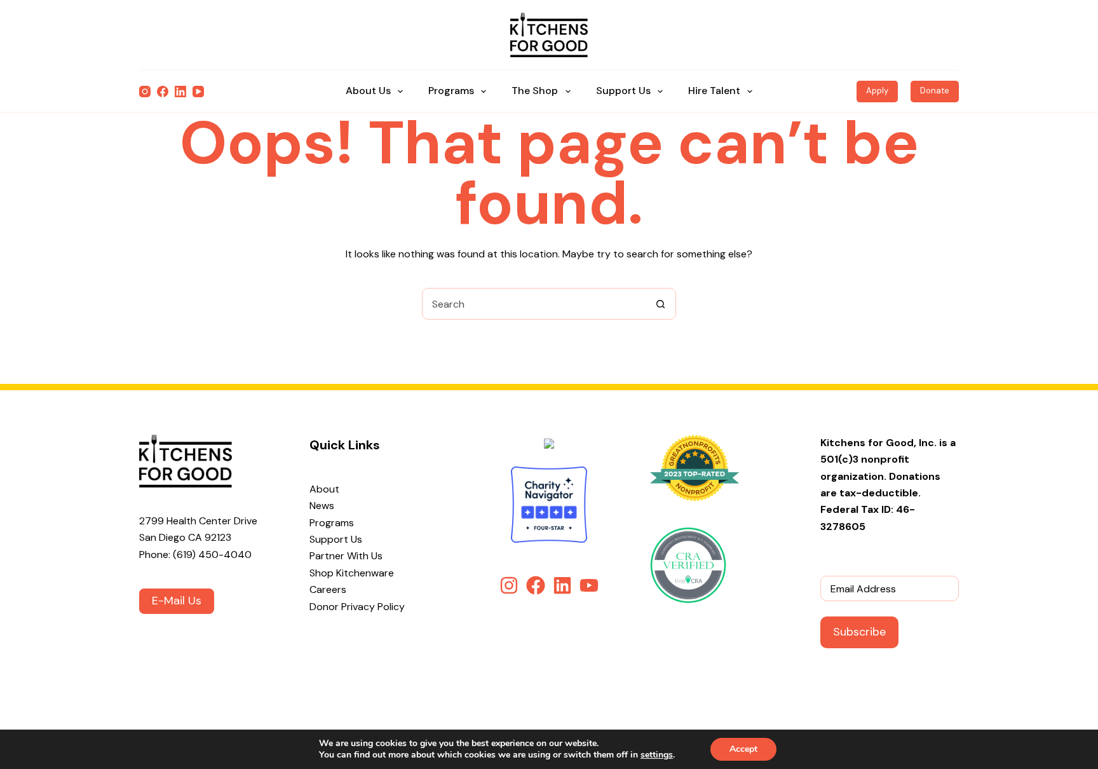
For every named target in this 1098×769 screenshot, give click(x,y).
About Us (368, 90)
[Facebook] (162, 91)
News (321, 505)
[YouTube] (198, 91)
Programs (451, 90)
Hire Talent (714, 90)
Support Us (623, 90)
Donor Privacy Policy (357, 606)
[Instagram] (145, 91)
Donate (934, 90)
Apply (877, 90)
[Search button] (660, 304)
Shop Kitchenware (351, 573)
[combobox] (534, 304)
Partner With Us (346, 555)
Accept (743, 749)
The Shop (535, 90)
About (324, 489)
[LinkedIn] (180, 91)
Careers (327, 589)
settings (656, 755)
